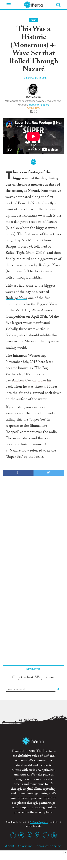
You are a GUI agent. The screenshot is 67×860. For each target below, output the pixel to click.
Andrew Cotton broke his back (28, 384)
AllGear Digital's (39, 822)
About (9, 845)
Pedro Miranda (33, 97)
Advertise (24, 845)
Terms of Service (48, 845)
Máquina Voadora (39, 104)
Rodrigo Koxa (16, 298)
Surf (33, 20)
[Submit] (58, 689)
